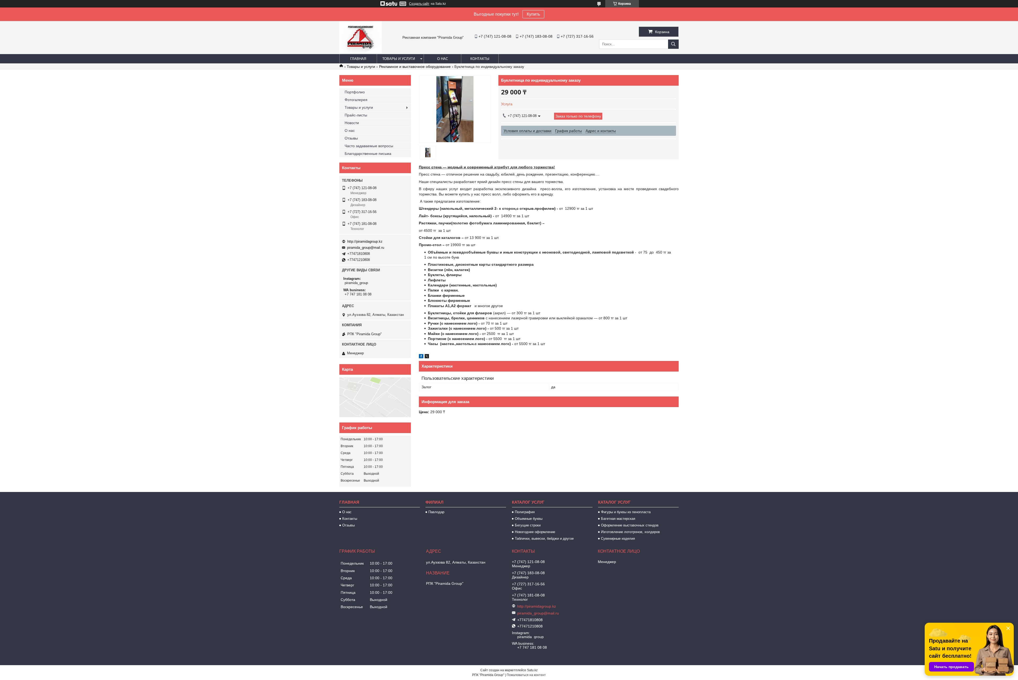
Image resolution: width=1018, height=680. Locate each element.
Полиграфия (525, 512)
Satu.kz (532, 670)
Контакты (479, 59)
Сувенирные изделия (618, 538)
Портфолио (355, 92)
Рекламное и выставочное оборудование (415, 66)
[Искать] (673, 44)
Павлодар (436, 512)
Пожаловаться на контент (526, 675)
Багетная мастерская (618, 519)
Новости (352, 123)
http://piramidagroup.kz (365, 241)
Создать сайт (419, 4)
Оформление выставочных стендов (630, 525)
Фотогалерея (356, 100)
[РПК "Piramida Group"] (360, 52)
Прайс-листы (356, 115)
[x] (427, 357)
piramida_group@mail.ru (365, 248)
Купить (533, 14)
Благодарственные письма (368, 153)
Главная (358, 59)
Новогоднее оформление (535, 532)
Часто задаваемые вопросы (369, 146)
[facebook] (421, 357)
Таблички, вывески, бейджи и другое (544, 538)
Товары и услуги (398, 59)
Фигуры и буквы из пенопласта (626, 512)
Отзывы (351, 138)
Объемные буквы (528, 519)
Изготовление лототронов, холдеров (630, 532)
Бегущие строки (528, 525)
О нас (442, 59)
